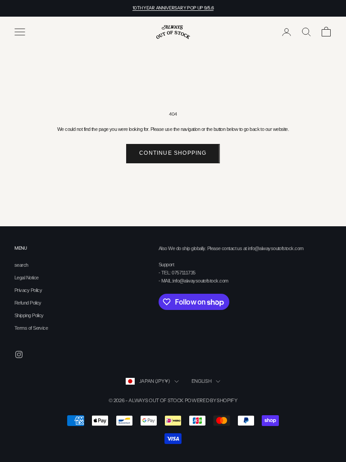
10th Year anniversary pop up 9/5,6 (173, 8)
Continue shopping (172, 153)
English (201, 381)
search (21, 265)
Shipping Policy (29, 315)
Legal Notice (26, 277)
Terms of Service (31, 328)
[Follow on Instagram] (18, 354)
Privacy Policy (28, 290)
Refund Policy (27, 302)
